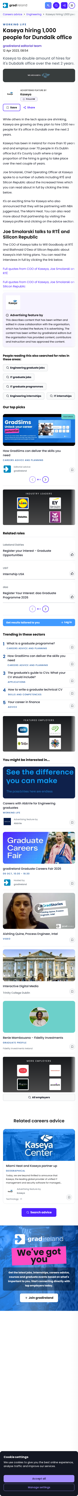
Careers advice (12, 14)
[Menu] (72, 5)
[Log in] (64, 5)
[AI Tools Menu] (48, 5)
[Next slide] (45, 479)
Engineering (33, 14)
